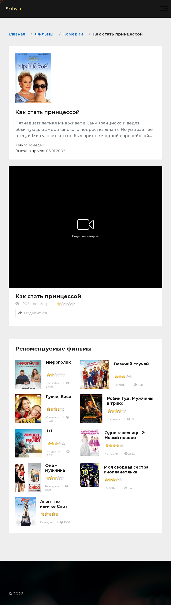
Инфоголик (58, 362)
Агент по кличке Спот (53, 504)
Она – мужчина (55, 468)
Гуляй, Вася (58, 396)
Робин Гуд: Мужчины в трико (130, 401)
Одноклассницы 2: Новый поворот (125, 435)
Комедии (52, 383)
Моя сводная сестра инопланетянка (126, 470)
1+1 (49, 431)
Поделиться (35, 313)
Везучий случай (131, 364)
